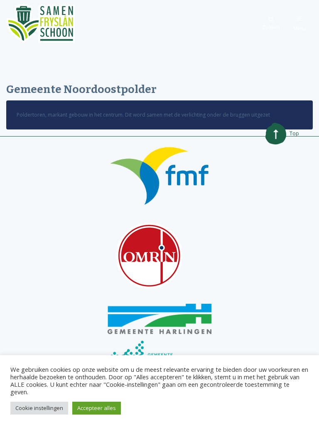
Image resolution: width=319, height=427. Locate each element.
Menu (299, 28)
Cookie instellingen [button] (39, 408)
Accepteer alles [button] (96, 408)
